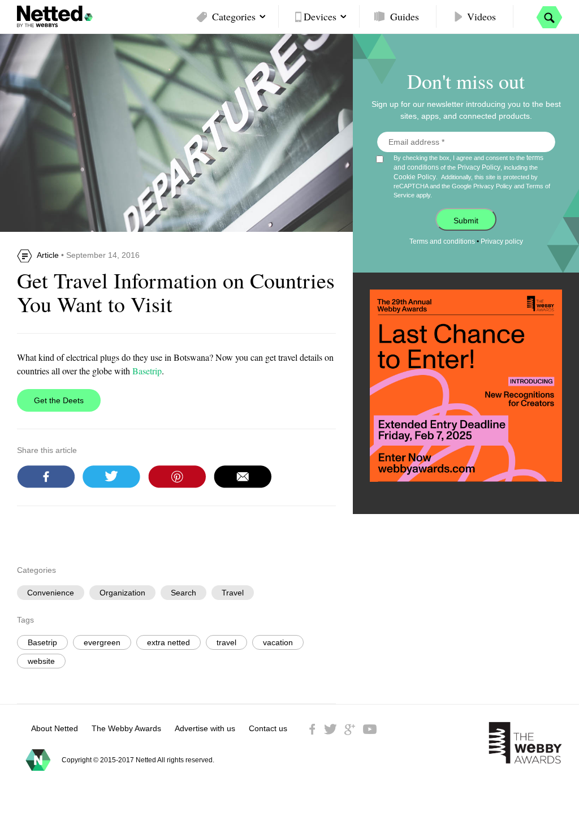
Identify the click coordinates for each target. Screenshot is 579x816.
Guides (404, 16)
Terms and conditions (442, 241)
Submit (465, 220)
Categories (234, 16)
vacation (278, 642)
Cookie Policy (415, 177)
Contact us (268, 728)
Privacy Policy (478, 167)
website (41, 661)
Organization (122, 592)
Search (183, 592)
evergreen (102, 642)
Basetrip (147, 371)
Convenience (50, 592)
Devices (320, 16)
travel (226, 642)
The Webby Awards (126, 728)
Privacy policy (502, 241)
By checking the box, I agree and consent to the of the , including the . (472, 176)
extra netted (168, 642)
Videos (481, 16)
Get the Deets (59, 400)
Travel (233, 592)
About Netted (54, 728)
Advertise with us (205, 728)
